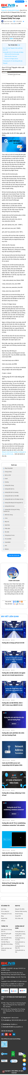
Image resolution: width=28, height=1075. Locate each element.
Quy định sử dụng (11, 985)
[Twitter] (16, 602)
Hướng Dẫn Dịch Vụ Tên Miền (12, 495)
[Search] (26, 1)
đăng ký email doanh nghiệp (10, 452)
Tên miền (7, 532)
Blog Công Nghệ (9, 468)
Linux (6, 518)
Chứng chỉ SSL (8, 471)
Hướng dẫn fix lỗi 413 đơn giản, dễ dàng (13, 52)
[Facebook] (14, 602)
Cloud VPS (18, 916)
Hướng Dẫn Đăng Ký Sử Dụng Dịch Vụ (14, 502)
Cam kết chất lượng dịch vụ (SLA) (6, 938)
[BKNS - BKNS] (8, 6)
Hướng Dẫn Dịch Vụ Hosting (11, 492)
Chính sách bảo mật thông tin (6, 949)
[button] (14, 1061)
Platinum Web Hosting (21, 911)
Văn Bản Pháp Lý (5, 942)
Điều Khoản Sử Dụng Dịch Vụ (6, 930)
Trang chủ (4, 10)
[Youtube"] (10, 1034)
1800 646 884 (14, 1020)
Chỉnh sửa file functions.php (12, 54)
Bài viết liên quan (10, 616)
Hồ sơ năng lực (5, 911)
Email (6, 478)
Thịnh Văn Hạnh (8, 21)
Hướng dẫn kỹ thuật (13, 10)
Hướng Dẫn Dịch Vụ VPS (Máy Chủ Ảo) (14, 499)
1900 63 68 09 (14, 1017)
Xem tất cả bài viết (14, 555)
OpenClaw (7, 525)
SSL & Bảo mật (19, 918)
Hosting (7, 482)
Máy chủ (7, 521)
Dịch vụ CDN (8, 475)
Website (7, 549)
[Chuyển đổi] (25, 506)
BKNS (11, 38)
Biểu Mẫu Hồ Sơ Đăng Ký (7, 945)
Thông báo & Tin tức (10, 535)
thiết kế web (10, 454)
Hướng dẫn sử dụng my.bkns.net (20, 934)
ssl (5, 454)
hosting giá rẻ (22, 452)
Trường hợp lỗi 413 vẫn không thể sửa (12, 61)
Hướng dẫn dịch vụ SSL (20, 951)
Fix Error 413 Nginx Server (11, 58)
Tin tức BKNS (8, 538)
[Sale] (26, 6)
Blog (2, 916)
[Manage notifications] (3, 1071)
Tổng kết (5, 63)
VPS (6, 545)
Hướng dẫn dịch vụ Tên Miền (20, 938)
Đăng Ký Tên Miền (19, 909)
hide (19, 45)
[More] (22, 602)
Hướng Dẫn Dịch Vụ (9, 489)
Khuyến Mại (4, 918)
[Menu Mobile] (17, 5)
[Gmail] (20, 602)
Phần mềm (7, 528)
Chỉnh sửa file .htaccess (11, 56)
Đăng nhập (20, 1)
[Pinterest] (6, 1034)
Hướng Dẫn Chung (9, 485)
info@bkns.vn (13, 1024)
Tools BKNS (7, 542)
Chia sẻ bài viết (15, 23)
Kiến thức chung (9, 514)
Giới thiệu (3, 909)
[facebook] (2, 1034)
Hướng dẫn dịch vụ (20, 931)
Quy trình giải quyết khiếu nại (6, 934)
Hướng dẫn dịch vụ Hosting (20, 943)
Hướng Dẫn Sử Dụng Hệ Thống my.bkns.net (12, 510)
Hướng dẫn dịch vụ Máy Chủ (20, 947)
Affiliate (3, 920)
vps (3, 454)
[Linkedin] (18, 602)
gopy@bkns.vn (19, 1026)
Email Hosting (19, 913)
